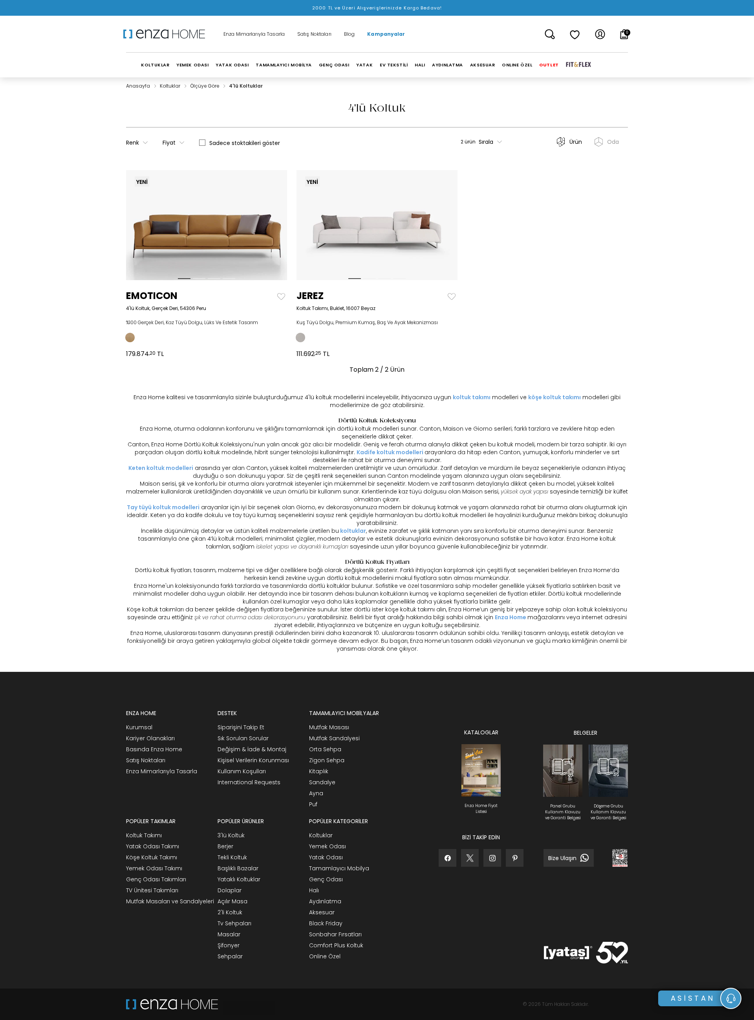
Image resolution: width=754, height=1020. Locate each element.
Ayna (316, 793)
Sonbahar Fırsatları (335, 934)
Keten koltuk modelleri (160, 468)
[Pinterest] (514, 858)
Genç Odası (326, 879)
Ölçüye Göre (205, 86)
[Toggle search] (550, 34)
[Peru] (130, 337)
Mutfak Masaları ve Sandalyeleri (170, 901)
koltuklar (353, 531)
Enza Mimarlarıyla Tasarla (254, 34)
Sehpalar (230, 956)
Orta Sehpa (325, 749)
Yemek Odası (327, 846)
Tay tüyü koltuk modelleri (163, 507)
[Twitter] (470, 858)
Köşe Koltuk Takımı (151, 857)
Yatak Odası (326, 857)
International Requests (249, 782)
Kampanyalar (386, 34)
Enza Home (510, 617)
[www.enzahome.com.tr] (172, 1004)
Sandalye (322, 782)
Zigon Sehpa (326, 760)
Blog (349, 34)
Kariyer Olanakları (150, 738)
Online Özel (324, 956)
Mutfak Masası (329, 727)
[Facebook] (447, 858)
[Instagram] (492, 858)
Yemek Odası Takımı (154, 868)
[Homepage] (167, 34)
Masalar (229, 934)
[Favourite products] (575, 34)
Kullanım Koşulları (242, 771)
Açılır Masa (232, 901)
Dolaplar (230, 890)
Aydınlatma (325, 901)
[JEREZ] (316, 225)
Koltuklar (170, 86)
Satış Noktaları (314, 34)
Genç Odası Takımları (156, 879)
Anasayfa (138, 86)
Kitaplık (318, 771)
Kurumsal (139, 727)
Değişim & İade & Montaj (252, 749)
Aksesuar (322, 912)
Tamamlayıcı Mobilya (339, 868)
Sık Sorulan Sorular (243, 738)
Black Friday (325, 923)
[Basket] (624, 34)
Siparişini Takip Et (241, 727)
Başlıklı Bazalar (238, 868)
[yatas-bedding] (246, 1004)
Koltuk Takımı (144, 835)
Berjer (225, 846)
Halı (314, 890)
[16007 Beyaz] (300, 337)
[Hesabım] (600, 34)
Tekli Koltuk (232, 857)
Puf (313, 804)
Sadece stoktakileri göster (244, 143)
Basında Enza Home (154, 749)
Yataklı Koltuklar (239, 879)
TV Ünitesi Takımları (152, 890)
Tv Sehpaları (234, 923)
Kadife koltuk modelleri (390, 452)
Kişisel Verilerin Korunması (253, 760)
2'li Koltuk (230, 912)
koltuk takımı (471, 397)
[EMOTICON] (146, 225)
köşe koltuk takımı (554, 397)
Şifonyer (229, 945)
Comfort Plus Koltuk (336, 945)
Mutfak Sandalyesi (334, 738)
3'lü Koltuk (231, 835)
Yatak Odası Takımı (152, 846)
